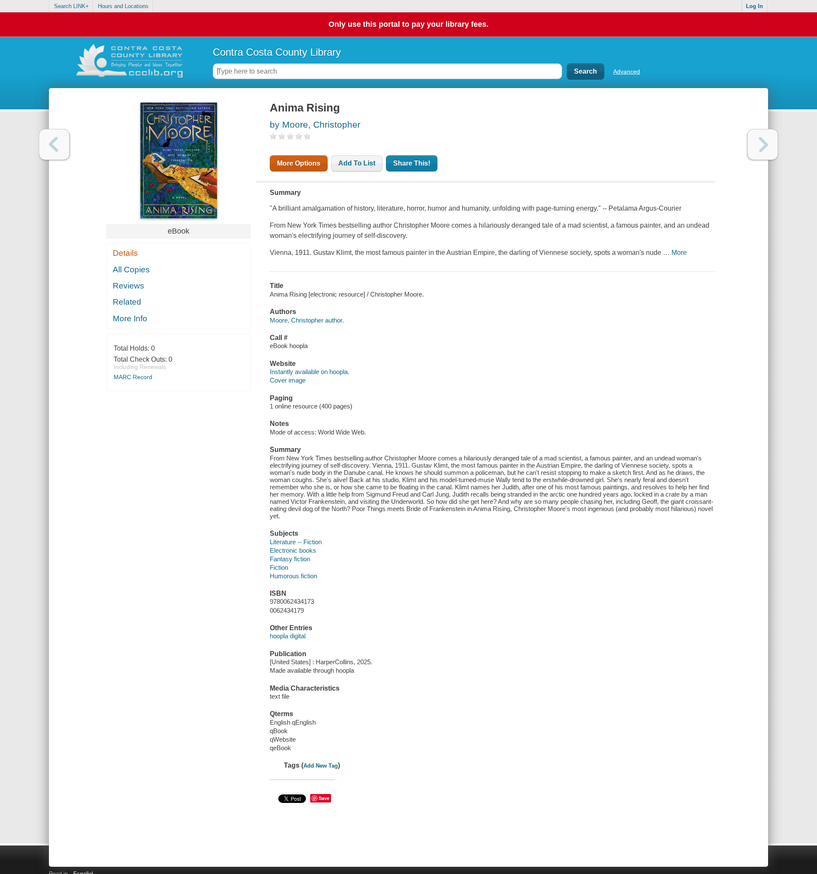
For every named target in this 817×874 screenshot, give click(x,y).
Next (762, 144)
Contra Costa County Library (277, 52)
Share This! (411, 163)
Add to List (356, 163)
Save (324, 798)
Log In (754, 6)
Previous (54, 144)
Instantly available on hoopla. (309, 371)
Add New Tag (320, 766)
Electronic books (293, 550)
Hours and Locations (123, 6)
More (679, 252)
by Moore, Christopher (315, 124)
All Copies (131, 269)
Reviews (128, 285)
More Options (298, 163)
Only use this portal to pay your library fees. (408, 24)
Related (127, 301)
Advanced (626, 71)
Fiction (279, 567)
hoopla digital (288, 636)
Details (125, 252)
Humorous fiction (293, 576)
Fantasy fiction (290, 559)
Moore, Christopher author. (307, 320)
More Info (130, 318)
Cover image (288, 380)
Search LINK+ (71, 6)
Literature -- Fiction (296, 542)
